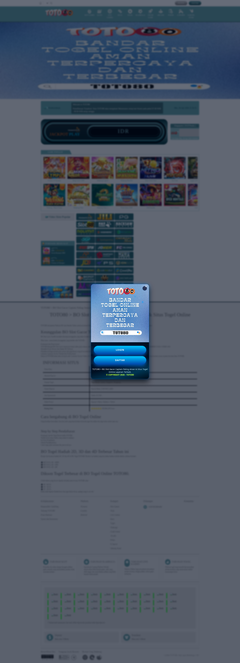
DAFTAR (120, 360)
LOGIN (120, 349)
